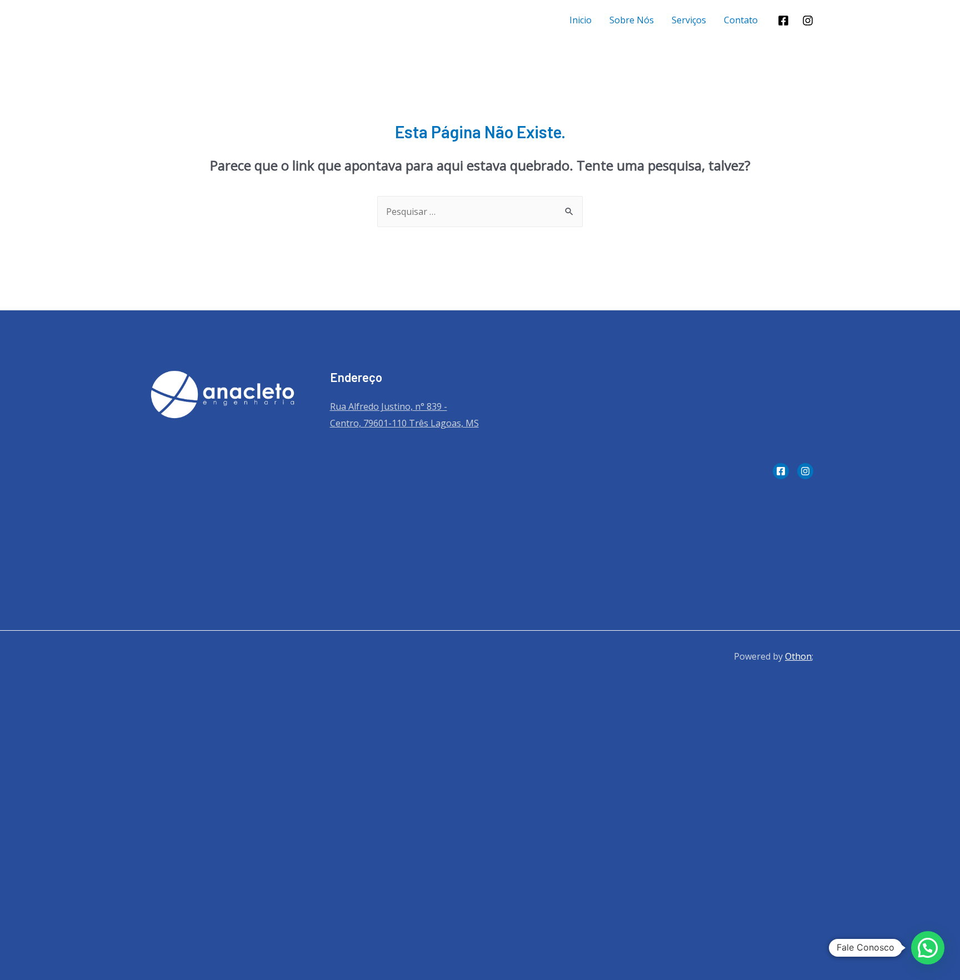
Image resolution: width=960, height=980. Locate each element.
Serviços (689, 20)
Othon (798, 656)
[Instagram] (807, 20)
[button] (927, 947)
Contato (741, 20)
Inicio (580, 20)
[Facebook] (783, 20)
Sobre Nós (631, 20)
